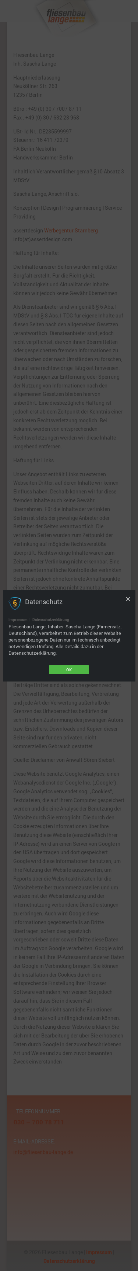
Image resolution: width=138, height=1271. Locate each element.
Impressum (18, 619)
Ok (69, 669)
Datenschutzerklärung (50, 619)
